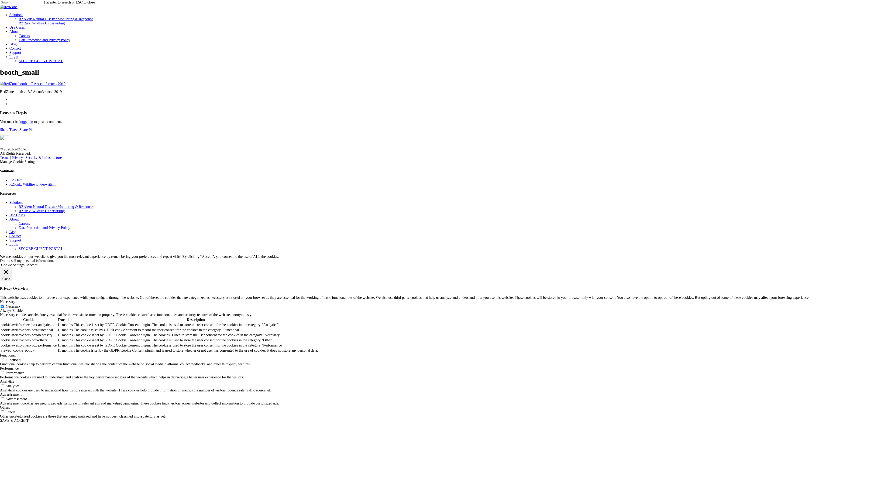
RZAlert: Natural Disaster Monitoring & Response (56, 19)
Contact (15, 48)
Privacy (17, 158)
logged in (26, 122)
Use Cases (17, 27)
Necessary (13, 306)
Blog (13, 44)
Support (15, 52)
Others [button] (5, 407)
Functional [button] (8, 355)
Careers (24, 36)
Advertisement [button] (10, 394)
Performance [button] (9, 368)
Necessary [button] (7, 302)
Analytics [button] (7, 381)
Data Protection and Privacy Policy (44, 40)
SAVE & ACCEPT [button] (14, 420)
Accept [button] (32, 265)
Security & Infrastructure (43, 158)
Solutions (16, 15)
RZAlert (15, 180)
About (14, 32)
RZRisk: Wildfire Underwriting (42, 23)
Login (13, 57)
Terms (4, 158)
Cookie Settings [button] (12, 265)
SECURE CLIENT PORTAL (41, 61)
